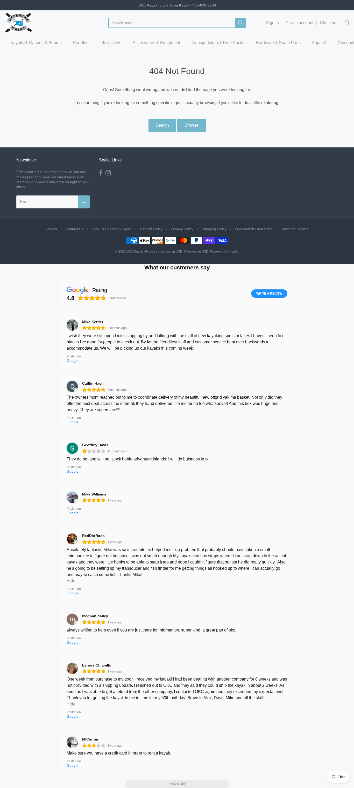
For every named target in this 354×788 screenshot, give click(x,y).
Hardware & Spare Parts (278, 42)
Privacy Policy (182, 229)
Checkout (328, 23)
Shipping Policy (214, 229)
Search (162, 125)
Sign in (272, 23)
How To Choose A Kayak (112, 229)
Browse (192, 125)
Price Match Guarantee (254, 229)
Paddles (80, 42)
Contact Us (74, 229)
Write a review (269, 293)
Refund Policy (151, 229)
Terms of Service (295, 229)
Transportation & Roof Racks (218, 42)
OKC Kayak (134, 251)
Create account (299, 23)
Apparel (319, 42)
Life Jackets (110, 42)
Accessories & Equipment (156, 42)
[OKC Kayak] (18, 22)
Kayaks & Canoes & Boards (36, 42)
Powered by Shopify (224, 251)
